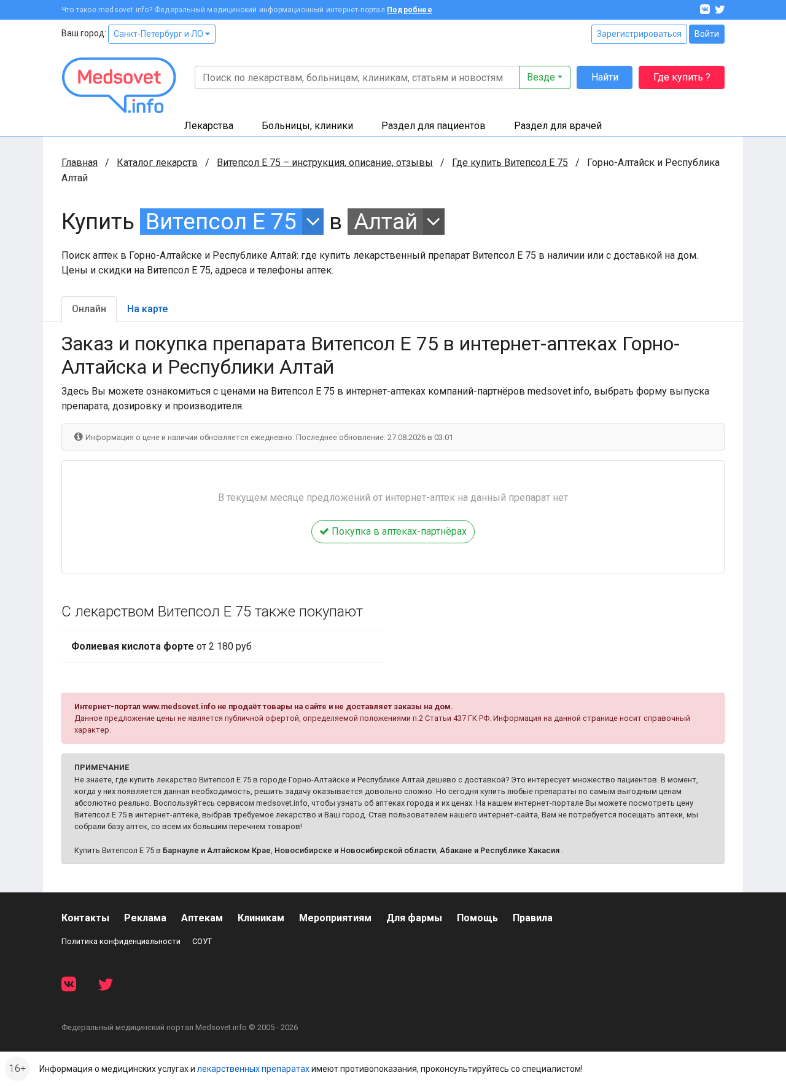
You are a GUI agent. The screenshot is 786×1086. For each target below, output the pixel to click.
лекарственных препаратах (253, 1069)
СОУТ (202, 941)
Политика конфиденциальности (121, 941)
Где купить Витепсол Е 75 (510, 162)
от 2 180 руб (161, 646)
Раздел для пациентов (433, 126)
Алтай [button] (386, 221)
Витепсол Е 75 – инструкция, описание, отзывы (325, 162)
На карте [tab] (147, 309)
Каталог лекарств (157, 162)
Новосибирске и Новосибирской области (355, 850)
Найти (604, 77)
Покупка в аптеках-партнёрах (398, 531)
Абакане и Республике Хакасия (499, 850)
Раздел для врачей (558, 126)
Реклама (145, 918)
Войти (707, 34)
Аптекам (202, 918)
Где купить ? (681, 77)
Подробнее (409, 10)
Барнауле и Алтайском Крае (217, 850)
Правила (533, 918)
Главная (79, 162)
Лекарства (208, 126)
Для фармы (414, 918)
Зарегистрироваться (639, 34)
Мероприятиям (335, 918)
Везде (541, 77)
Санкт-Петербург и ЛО (159, 34)
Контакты (85, 918)
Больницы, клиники (307, 126)
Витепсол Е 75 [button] (221, 221)
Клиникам (261, 918)
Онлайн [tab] (89, 309)
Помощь (477, 918)
